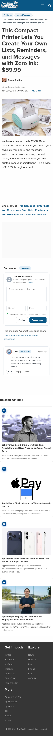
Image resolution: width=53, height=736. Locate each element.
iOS (6, 710)
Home (9, 15)
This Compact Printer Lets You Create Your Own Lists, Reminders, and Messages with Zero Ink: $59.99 (25, 210)
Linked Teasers (23, 15)
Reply (18, 371)
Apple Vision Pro (13, 696)
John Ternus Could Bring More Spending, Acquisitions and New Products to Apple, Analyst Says (26, 448)
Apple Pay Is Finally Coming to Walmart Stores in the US (26, 505)
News (31, 654)
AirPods (32, 678)
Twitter (8, 654)
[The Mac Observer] (9, 5)
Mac (30, 664)
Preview (22, 320)
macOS (8, 715)
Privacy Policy (11, 682)
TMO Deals (36, 90)
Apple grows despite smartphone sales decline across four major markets (25, 560)
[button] (42, 5)
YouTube (9, 664)
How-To (32, 659)
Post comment (38, 320)
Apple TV (9, 706)
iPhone (31, 668)
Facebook (9, 659)
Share (27, 371)
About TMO (10, 678)
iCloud (8, 720)
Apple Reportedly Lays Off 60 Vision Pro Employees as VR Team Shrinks (22, 618)
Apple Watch (11, 701)
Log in (30, 282)
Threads (9, 668)
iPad (30, 673)
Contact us (10, 673)
